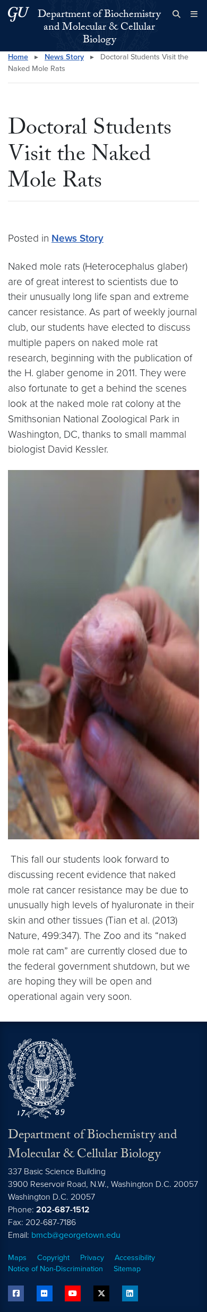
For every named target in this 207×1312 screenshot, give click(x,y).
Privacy (92, 1257)
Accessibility (135, 1257)
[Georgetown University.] (18, 14)
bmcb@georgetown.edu (75, 1235)
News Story (64, 56)
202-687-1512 (63, 1209)
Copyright (53, 1257)
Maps (17, 1257)
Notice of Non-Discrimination (55, 1268)
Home (18, 56)
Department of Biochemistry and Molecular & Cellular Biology (99, 28)
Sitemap (127, 1268)
